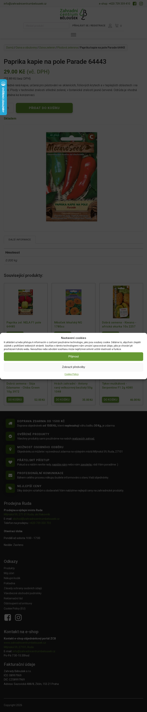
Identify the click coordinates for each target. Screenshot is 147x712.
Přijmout (73, 356)
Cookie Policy (72, 374)
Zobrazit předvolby (73, 367)
